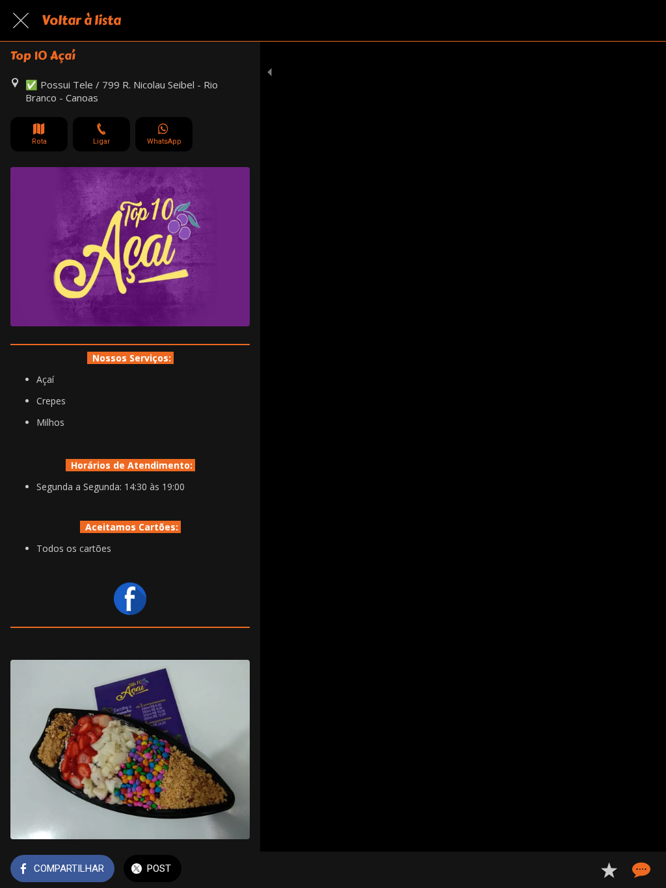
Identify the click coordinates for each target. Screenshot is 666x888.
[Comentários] (640, 869)
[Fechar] (21, 21)
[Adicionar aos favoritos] (608, 869)
